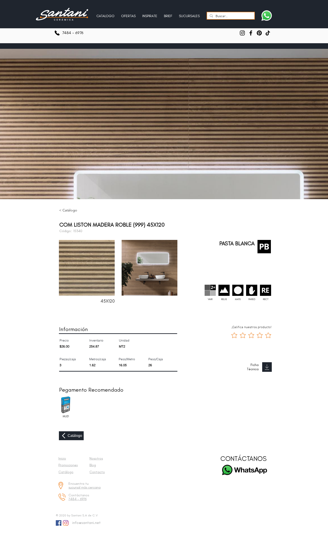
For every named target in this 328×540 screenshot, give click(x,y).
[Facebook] (250, 33)
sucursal (75, 487)
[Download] (267, 367)
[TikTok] (267, 33)
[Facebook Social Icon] (58, 523)
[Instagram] (242, 33)
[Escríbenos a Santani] (266, 15)
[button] (150, 14)
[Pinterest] (259, 33)
